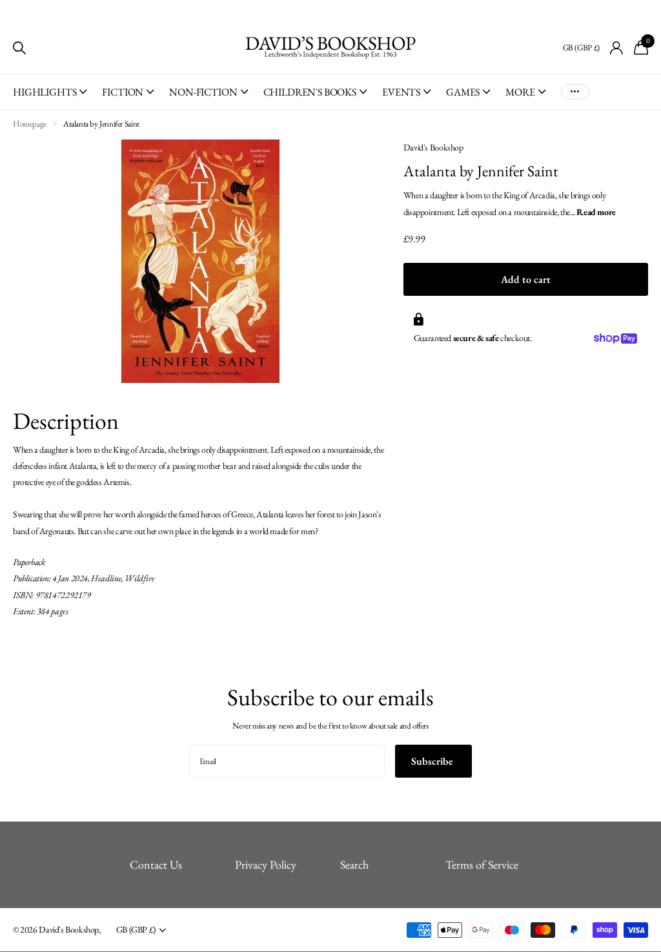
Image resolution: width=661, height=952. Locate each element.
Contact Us (156, 864)
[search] (19, 48)
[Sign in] (617, 48)
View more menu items (575, 92)
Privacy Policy (265, 864)
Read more (596, 212)
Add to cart (526, 279)
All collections (49, 99)
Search (354, 864)
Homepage (29, 123)
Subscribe (433, 761)
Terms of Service (481, 864)
